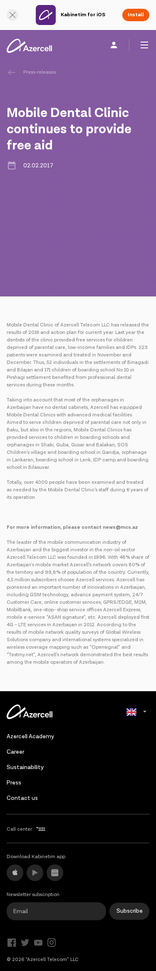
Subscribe (129, 911)
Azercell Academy (30, 736)
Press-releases (39, 72)
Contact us (22, 798)
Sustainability (25, 767)
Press (14, 783)
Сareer (15, 752)
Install (136, 15)
